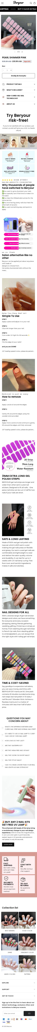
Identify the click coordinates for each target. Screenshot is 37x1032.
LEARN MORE (8, 844)
